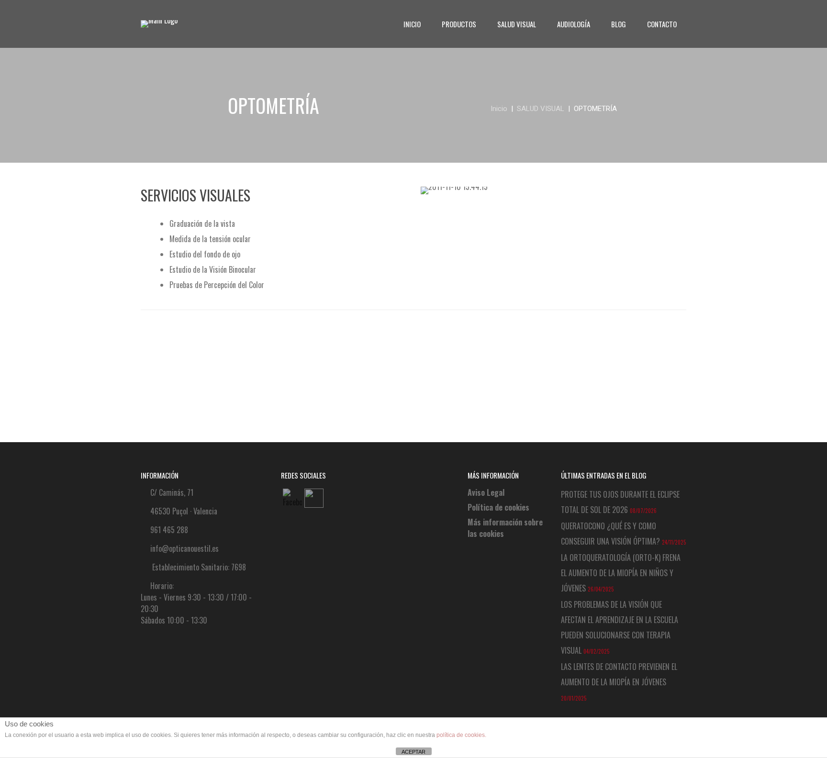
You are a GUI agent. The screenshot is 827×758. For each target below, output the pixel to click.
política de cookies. (461, 735)
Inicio (499, 108)
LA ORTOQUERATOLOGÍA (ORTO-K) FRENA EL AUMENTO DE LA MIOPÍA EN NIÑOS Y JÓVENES (621, 573)
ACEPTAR (413, 752)
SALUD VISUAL (540, 108)
